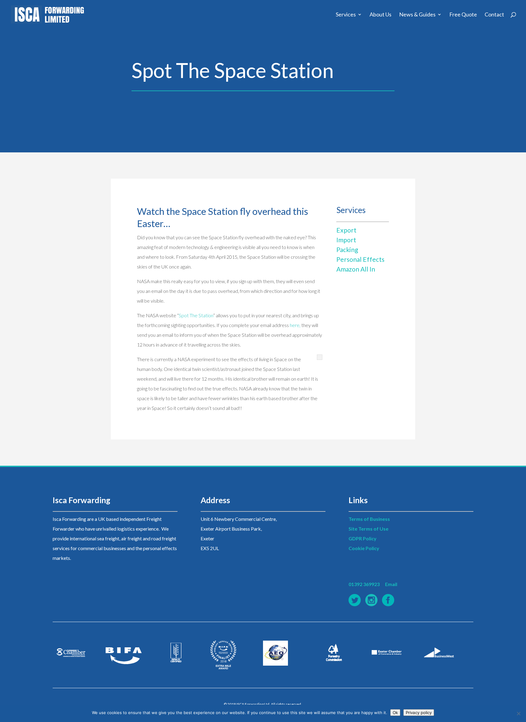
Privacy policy (419, 712)
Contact (494, 15)
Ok (395, 712)
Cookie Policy (364, 548)
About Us (380, 15)
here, (294, 325)
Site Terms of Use (368, 529)
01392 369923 (364, 584)
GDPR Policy (363, 538)
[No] (518, 713)
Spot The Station (196, 315)
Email (391, 584)
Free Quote (463, 15)
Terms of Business (369, 519)
